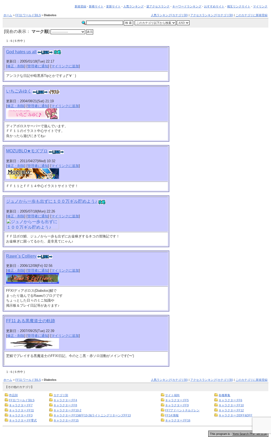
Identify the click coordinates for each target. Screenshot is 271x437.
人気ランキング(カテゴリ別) (169, 15)
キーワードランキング (186, 6)
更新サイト (113, 6)
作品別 (13, 395)
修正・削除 (15, 66)
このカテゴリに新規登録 (252, 15)
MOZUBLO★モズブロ (27, 151)
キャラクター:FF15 (66, 420)
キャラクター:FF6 (230, 400)
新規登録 (80, 6)
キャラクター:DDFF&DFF (235, 415)
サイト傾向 (172, 395)
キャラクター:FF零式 (23, 420)
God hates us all (21, 52)
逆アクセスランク (158, 6)
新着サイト (96, 6)
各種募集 (224, 395)
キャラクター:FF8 (65, 405)
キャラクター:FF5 (177, 400)
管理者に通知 (38, 66)
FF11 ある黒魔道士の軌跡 (30, 321)
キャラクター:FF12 (231, 410)
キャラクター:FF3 (21, 415)
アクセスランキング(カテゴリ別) (211, 15)
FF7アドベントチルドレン (182, 410)
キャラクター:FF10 (231, 405)
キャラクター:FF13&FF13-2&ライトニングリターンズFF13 (92, 415)
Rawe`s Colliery (21, 256)
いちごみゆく (18, 91)
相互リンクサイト (238, 6)
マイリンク (260, 6)
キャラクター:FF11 (21, 410)
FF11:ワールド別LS (28, 15)
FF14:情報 (172, 415)
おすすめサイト (214, 6)
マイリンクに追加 (65, 66)
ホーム (7, 15)
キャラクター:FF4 (65, 400)
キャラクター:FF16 (177, 420)
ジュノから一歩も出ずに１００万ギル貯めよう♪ (51, 201)
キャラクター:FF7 (21, 405)
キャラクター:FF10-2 (67, 410)
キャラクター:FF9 (177, 405)
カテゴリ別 (60, 395)
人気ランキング (133, 6)
